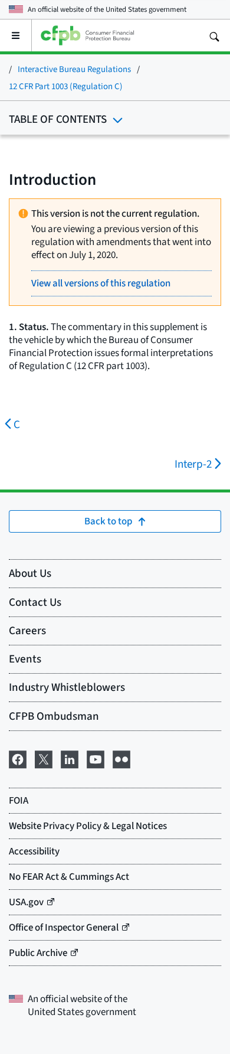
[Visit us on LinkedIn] (69, 757)
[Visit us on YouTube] (95, 757)
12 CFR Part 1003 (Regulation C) (66, 85)
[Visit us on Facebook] (18, 757)
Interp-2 (193, 463)
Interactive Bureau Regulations (74, 68)
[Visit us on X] (43, 757)
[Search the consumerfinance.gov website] (214, 35)
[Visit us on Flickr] (121, 757)
